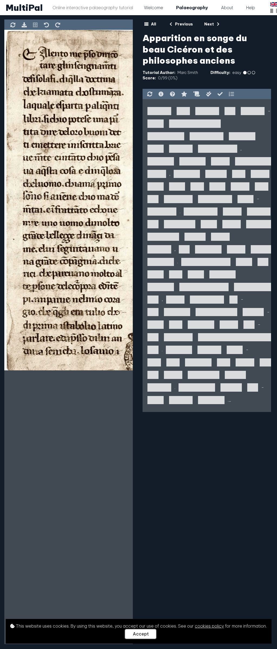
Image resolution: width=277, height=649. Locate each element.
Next (209, 24)
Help (250, 7)
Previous (183, 24)
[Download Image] (24, 25)
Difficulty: (220, 72)
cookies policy (209, 626)
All (153, 24)
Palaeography (192, 7)
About (227, 7)
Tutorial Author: (159, 72)
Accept (141, 634)
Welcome (153, 7)
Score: (149, 78)
